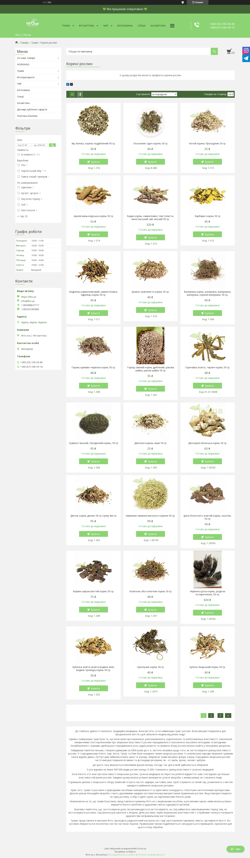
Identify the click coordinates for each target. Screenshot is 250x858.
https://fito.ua (28, 296)
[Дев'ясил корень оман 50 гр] (150, 421)
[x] (71, 84)
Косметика (158, 25)
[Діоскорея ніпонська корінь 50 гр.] (207, 421)
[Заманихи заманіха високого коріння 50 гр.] (150, 493)
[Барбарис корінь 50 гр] (207, 194)
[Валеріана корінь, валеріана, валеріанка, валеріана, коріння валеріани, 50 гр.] (207, 270)
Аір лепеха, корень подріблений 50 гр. (93, 143)
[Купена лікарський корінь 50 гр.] (207, 645)
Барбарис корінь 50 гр (207, 216)
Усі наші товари (26, 58)
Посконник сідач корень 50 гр (150, 143)
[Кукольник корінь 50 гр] (150, 645)
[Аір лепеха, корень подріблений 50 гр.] (93, 121)
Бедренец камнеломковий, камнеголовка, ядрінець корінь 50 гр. (93, 293)
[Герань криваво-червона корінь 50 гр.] (93, 345)
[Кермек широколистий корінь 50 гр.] (93, 569)
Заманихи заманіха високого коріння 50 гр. (150, 515)
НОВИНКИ (23, 64)
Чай (105, 25)
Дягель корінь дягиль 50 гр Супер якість (93, 515)
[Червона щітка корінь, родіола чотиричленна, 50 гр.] (207, 569)
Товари (24, 42)
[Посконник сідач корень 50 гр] (150, 121)
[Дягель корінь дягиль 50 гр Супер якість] (93, 493)
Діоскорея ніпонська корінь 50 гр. (207, 443)
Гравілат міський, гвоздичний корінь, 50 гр (93, 443)
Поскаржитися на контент (122, 854)
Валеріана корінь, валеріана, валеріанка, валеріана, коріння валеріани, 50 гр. (207, 293)
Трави (66, 25)
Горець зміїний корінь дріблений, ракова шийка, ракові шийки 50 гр (150, 369)
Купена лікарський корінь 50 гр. (207, 667)
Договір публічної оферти (32, 109)
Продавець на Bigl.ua (125, 851)
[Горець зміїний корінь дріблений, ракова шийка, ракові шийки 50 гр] (150, 345)
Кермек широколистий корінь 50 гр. (93, 591)
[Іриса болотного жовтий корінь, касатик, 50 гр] (207, 493)
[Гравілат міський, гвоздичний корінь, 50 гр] (93, 421)
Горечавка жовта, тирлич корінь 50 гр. (207, 367)
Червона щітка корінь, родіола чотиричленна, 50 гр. (207, 593)
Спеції (141, 25)
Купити (95, 161)
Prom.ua (142, 848)
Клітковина (124, 25)
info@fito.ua (28, 301)
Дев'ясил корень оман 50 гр (150, 443)
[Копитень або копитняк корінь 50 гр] (150, 569)
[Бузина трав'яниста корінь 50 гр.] (150, 270)
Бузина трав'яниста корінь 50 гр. (150, 291)
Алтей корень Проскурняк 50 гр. (207, 143)
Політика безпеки (27, 115)
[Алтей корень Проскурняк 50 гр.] (207, 121)
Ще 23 (24, 216)
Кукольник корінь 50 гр (150, 667)
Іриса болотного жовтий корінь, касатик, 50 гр (207, 517)
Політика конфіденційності (151, 854)
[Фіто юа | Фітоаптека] (32, 22)
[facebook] (67, 84)
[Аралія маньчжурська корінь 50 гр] (93, 194)
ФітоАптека (86, 25)
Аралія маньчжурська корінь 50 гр (93, 216)
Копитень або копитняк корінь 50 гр (150, 591)
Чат (238, 849)
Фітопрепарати (26, 77)
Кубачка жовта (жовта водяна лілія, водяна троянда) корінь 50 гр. (93, 669)
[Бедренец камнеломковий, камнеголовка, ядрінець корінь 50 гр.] (93, 270)
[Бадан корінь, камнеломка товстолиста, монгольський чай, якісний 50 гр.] (150, 194)
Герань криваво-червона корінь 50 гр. (93, 367)
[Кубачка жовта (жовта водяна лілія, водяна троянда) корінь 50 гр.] (93, 645)
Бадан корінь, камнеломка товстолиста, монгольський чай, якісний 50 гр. (150, 218)
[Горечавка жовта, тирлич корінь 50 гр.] (207, 345)
